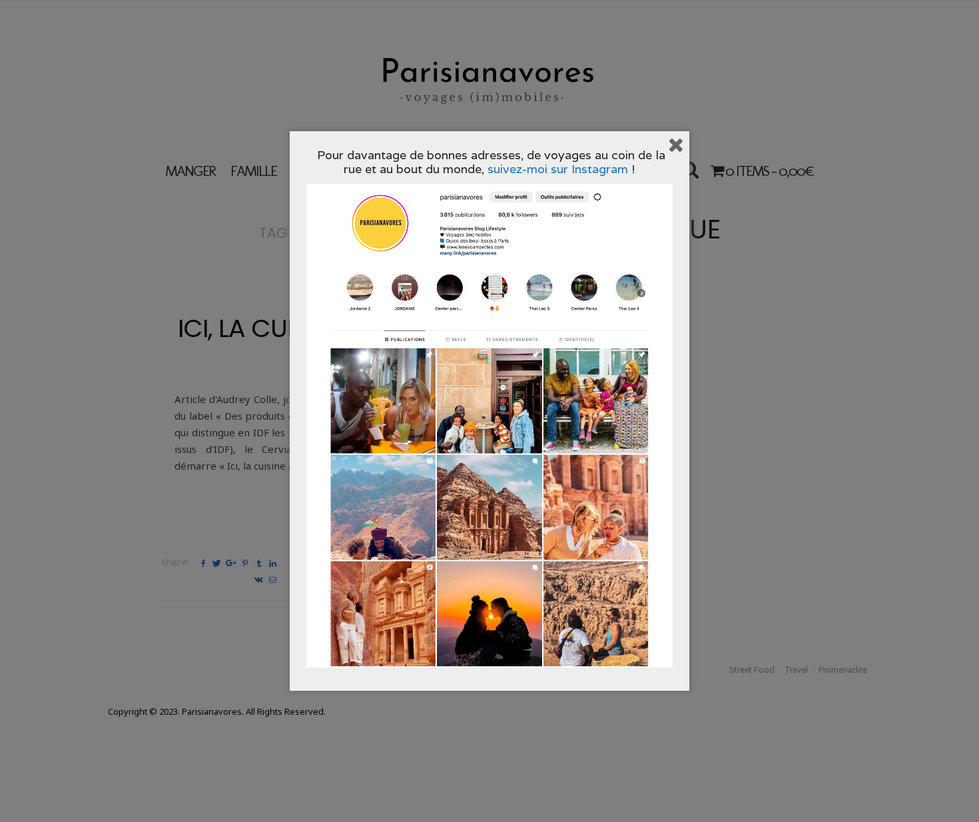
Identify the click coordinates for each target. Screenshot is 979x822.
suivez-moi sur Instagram (558, 169)
